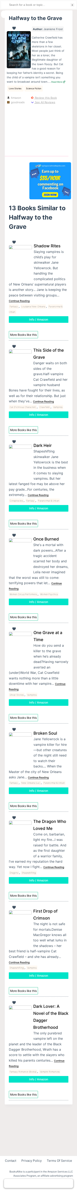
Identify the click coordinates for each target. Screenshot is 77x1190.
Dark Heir (42, 445)
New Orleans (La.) (30, 782)
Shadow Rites (47, 245)
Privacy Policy (31, 1161)
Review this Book (45, 97)
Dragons (14, 872)
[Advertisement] (50, 129)
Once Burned (46, 539)
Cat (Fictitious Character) (23, 407)
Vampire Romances (50, 1071)
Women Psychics (49, 594)
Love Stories (15, 88)
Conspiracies (16, 500)
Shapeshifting (29, 872)
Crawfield (44, 407)
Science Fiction (33, 88)
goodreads (17, 102)
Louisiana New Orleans (33, 306)
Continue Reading (19, 300)
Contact (10, 1161)
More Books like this (23, 334)
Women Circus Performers (23, 594)
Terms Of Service (59, 1161)
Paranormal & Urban (48, 500)
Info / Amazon (38, 319)
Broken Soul (45, 733)
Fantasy (14, 306)
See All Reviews (44, 102)
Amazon (15, 97)
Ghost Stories (17, 694)
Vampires (58, 407)
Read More (57, 82)
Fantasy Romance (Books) (23, 1071)
